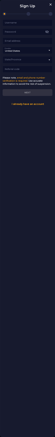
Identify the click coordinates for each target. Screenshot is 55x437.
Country (8, 48)
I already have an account (28, 104)
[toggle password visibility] (47, 32)
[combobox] (27, 59)
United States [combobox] (12, 51)
